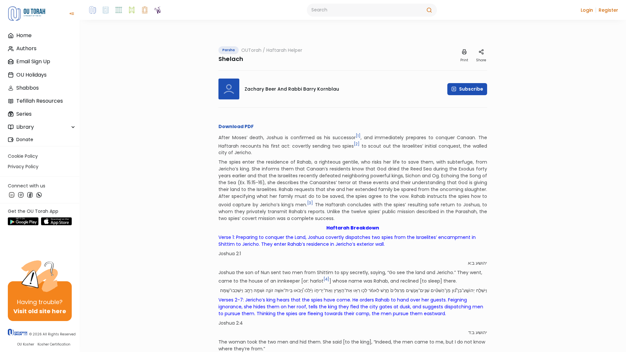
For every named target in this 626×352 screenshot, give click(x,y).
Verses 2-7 (230, 300)
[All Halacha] (118, 10)
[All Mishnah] (105, 10)
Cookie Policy (23, 156)
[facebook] (30, 194)
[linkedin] (12, 194)
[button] (587, 10)
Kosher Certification (53, 344)
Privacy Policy (23, 166)
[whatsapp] (39, 194)
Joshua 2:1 (229, 253)
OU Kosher (25, 344)
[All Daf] (145, 10)
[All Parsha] (132, 10)
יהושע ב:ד (477, 332)
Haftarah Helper (284, 50)
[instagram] (21, 194)
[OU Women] (158, 10)
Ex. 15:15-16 (251, 182)
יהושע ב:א (477, 263)
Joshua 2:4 (230, 323)
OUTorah (251, 50)
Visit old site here (39, 311)
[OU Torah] (92, 10)
